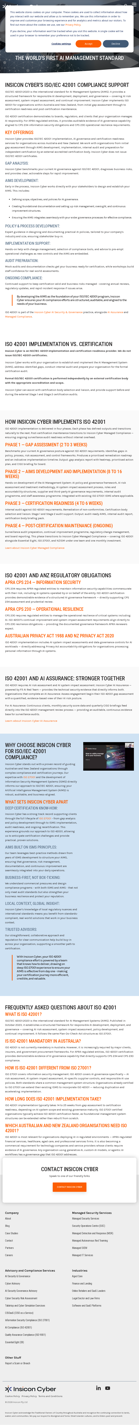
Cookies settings (61, 43)
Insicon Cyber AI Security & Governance (58, 312)
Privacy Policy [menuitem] (29, 1396)
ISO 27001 (29, 777)
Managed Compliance (18, 316)
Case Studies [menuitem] (11, 1233)
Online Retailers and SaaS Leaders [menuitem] (88, 1290)
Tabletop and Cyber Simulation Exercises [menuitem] (25, 1305)
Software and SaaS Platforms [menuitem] (86, 1305)
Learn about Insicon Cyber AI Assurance (31, 720)
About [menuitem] (8, 1218)
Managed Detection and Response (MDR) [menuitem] (92, 1233)
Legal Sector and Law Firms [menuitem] (86, 1298)
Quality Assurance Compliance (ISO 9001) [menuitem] (25, 1334)
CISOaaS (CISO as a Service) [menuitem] (19, 1313)
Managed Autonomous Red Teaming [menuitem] (90, 1240)
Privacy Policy (72, 24)
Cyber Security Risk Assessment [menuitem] (21, 1298)
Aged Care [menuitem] (77, 1276)
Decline (116, 43)
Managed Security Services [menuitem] (85, 1218)
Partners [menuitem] (9, 1248)
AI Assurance (115, 312)
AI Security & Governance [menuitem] (17, 1276)
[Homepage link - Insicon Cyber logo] (30, 1390)
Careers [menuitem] (9, 1255)
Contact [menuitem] (9, 1240)
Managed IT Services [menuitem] (82, 1255)
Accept (88, 43)
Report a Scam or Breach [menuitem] (17, 1363)
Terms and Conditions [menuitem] (50, 1396)
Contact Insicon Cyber (69, 1187)
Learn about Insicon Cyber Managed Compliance (34, 547)
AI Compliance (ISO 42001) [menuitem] (18, 1327)
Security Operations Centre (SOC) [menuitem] (88, 1225)
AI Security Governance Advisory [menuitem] (21, 1290)
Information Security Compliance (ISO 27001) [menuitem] (27, 1320)
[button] (134, 4)
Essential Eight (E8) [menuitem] (14, 1342)
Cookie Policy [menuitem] (12, 1396)
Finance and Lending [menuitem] (82, 1283)
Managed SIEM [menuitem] (79, 1248)
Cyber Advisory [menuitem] (12, 1283)
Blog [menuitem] (7, 1225)
